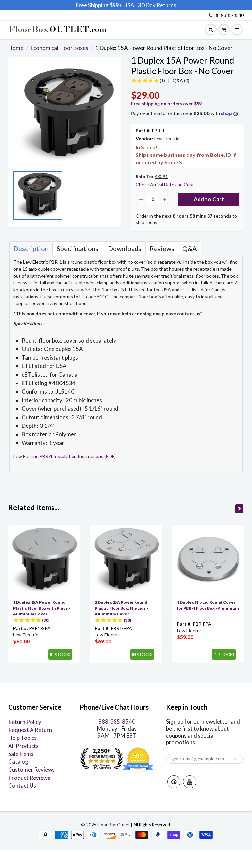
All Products (23, 745)
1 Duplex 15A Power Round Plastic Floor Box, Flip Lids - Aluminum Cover (121, 608)
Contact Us (22, 785)
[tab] (31, 248)
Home (15, 47)
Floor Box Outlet (113, 824)
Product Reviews (29, 777)
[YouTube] (189, 781)
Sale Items (20, 753)
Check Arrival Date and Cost (165, 184)
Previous (14, 197)
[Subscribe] (235, 759)
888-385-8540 (229, 15)
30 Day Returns (157, 5)
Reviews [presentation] (162, 248)
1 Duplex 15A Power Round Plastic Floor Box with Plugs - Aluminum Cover (41, 608)
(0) (181, 80)
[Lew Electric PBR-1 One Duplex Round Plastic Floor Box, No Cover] (64, 115)
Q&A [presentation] (189, 248)
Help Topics (22, 737)
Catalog (18, 761)
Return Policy (24, 721)
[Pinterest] (173, 781)
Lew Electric (166, 138)
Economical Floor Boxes (59, 47)
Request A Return (30, 729)
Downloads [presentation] (124, 248)
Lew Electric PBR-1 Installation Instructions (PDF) (64, 456)
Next (114, 197)
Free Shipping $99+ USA (105, 5)
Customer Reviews (31, 769)
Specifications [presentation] (78, 248)
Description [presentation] (31, 248)
